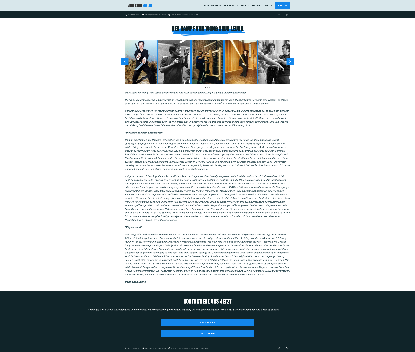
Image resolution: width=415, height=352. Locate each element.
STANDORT (257, 5)
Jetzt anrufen (207, 333)
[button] (124, 61)
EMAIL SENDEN (207, 322)
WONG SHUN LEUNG (212, 5)
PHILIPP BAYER (231, 5)
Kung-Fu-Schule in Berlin (218, 92)
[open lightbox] (141, 62)
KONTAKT (282, 5)
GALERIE (269, 5)
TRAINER (245, 5)
